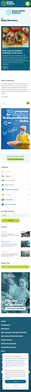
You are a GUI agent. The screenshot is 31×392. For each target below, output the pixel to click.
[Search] (28, 103)
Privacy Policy (8, 367)
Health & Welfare (5, 241)
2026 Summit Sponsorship (15, 159)
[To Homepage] (7, 3)
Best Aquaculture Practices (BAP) (13, 332)
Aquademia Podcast (8, 347)
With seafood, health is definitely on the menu (12, 52)
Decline (15, 385)
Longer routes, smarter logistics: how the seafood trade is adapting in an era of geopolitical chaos (10, 255)
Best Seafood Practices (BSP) (12, 336)
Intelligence (4, 232)
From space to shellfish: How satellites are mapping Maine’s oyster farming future (10, 235)
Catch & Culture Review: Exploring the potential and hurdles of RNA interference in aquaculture (9, 245)
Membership (5, 325)
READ (5, 67)
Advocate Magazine (8, 344)
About (3, 321)
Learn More (4, 96)
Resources (5, 329)
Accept (15, 381)
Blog (3, 351)
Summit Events (6, 340)
